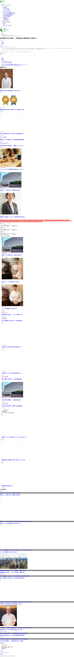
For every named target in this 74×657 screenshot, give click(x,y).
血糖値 (24, 221)
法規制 (10, 62)
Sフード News (4, 17)
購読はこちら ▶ (2, 53)
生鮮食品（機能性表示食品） (7, 15)
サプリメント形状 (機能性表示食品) (8, 13)
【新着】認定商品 (6, 19)
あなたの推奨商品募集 (6, 16)
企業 (4, 24)
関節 (31, 221)
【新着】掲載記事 (6, 18)
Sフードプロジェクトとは (6, 5)
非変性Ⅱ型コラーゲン (35, 221)
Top (2, 4)
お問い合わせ (4, 22)
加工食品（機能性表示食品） (7, 14)
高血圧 (41, 221)
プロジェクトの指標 (6, 10)
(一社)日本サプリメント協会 (4, 652)
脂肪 (1, 221)
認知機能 (27, 221)
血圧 (21, 221)
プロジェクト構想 (6, 8)
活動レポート (4, 648)
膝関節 (10, 221)
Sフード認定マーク (6, 9)
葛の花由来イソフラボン (15, 221)
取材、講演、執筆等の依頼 (7, 25)
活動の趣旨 (5, 7)
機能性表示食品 (4, 647)
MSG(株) (1, 654)
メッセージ (5, 6)
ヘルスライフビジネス (5, 62)
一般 (4, 23)
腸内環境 (4, 221)
